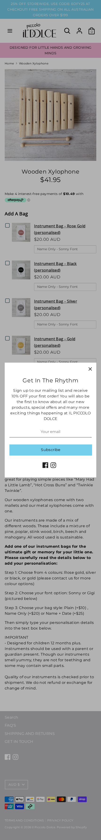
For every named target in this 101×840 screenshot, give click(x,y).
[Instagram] (53, 465)
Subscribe (51, 450)
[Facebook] (45, 465)
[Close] (90, 369)
